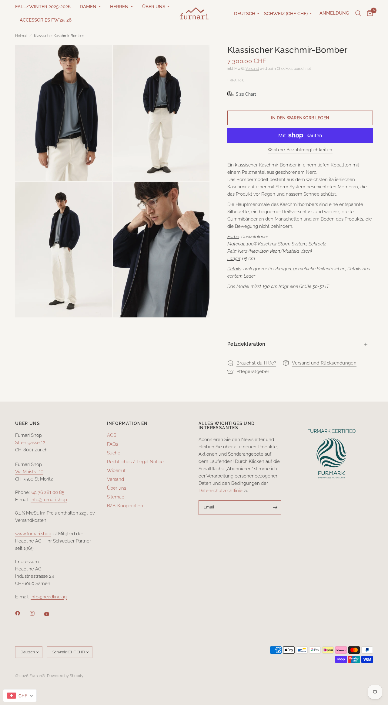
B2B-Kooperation (125, 505)
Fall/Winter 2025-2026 (43, 6)
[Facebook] (21, 613)
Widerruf (116, 470)
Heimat (21, 36)
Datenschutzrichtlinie (220, 490)
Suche (113, 453)
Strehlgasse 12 (30, 442)
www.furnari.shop (33, 533)
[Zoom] (99, 57)
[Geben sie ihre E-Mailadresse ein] (275, 507)
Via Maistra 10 (29, 471)
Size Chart (246, 94)
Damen (88, 6)
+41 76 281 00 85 (47, 492)
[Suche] (358, 13)
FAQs (112, 444)
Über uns (153, 6)
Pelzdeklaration (246, 344)
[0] (368, 13)
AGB (111, 435)
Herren (119, 6)
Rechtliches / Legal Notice (135, 461)
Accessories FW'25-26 (46, 20)
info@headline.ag (49, 597)
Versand (252, 69)
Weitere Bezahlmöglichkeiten (300, 149)
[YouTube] (51, 614)
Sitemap (115, 497)
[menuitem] (45, 6)
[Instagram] (36, 613)
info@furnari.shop (49, 499)
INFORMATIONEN (127, 423)
